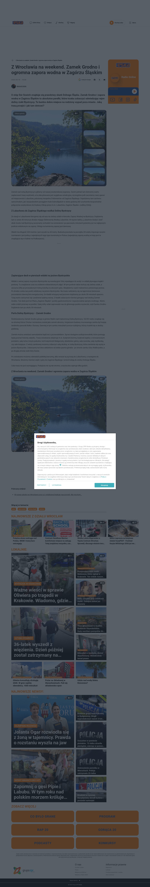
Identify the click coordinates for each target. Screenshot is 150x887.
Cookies (49, 479)
